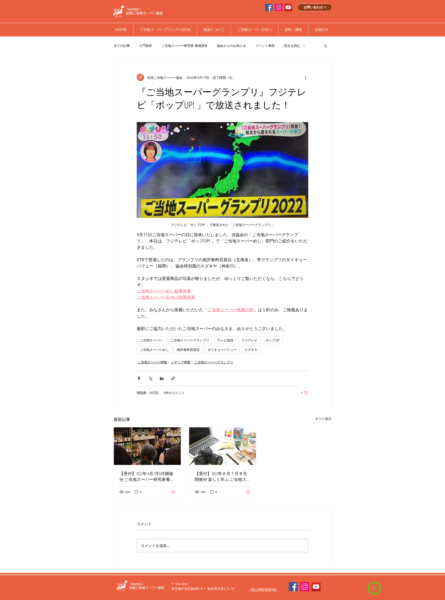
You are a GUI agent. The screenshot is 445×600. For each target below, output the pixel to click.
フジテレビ (249, 340)
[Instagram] (278, 7)
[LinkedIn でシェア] (161, 378)
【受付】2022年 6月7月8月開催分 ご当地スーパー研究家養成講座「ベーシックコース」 (146, 476)
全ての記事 (122, 45)
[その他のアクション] (305, 77)
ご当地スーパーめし (154, 349)
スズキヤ (251, 349)
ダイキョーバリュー (222, 349)
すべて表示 (323, 418)
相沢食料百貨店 (188, 349)
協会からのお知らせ (231, 45)
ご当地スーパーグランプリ (189, 340)
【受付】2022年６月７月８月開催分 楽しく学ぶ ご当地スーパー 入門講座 (222, 476)
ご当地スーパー (151, 340)
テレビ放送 (225, 340)
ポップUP (272, 340)
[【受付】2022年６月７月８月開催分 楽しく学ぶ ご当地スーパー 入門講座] (222, 446)
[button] (165, 29)
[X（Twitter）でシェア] (150, 378)
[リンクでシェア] (173, 378)
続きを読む (292, 45)
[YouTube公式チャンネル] (288, 7)
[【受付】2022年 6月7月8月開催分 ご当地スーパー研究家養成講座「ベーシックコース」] (147, 446)
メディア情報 (180, 362)
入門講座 (145, 45)
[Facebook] (293, 586)
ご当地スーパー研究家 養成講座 (184, 45)
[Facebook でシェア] (139, 378)
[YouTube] (316, 586)
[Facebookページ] (269, 7)
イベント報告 (265, 45)
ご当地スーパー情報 (152, 362)
